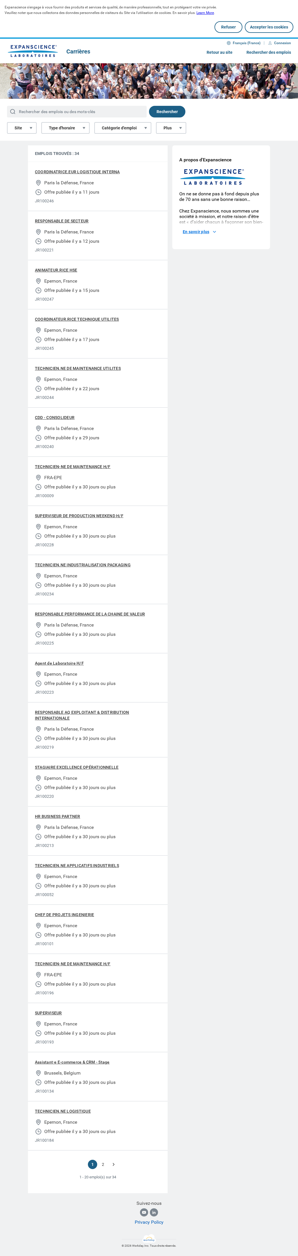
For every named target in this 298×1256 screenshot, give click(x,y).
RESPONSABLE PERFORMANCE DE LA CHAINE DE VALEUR (90, 614)
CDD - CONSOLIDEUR (54, 417)
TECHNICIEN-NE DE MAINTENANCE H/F (73, 466)
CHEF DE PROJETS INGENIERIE (64, 914)
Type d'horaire (62, 128)
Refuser (228, 27)
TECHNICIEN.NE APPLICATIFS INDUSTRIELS (77, 865)
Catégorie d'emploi (119, 128)
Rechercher (167, 111)
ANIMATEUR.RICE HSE (56, 270)
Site (18, 128)
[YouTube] (144, 1212)
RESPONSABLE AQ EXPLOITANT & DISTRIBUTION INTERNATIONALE (82, 715)
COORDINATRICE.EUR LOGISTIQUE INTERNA (77, 172)
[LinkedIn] (154, 1212)
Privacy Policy (149, 1222)
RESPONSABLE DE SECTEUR (61, 221)
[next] (113, 1164)
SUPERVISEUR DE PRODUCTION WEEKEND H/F (79, 515)
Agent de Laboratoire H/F (59, 663)
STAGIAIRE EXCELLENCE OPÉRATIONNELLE (76, 767)
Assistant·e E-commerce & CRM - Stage (72, 1062)
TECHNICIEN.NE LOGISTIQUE (63, 1111)
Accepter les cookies (269, 27)
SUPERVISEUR (48, 1013)
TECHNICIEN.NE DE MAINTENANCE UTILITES (78, 368)
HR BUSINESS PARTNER (57, 816)
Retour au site (220, 52)
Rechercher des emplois (268, 52)
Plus (168, 128)
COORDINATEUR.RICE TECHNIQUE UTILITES (77, 319)
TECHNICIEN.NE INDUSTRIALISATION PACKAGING (83, 565)
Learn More (205, 13)
